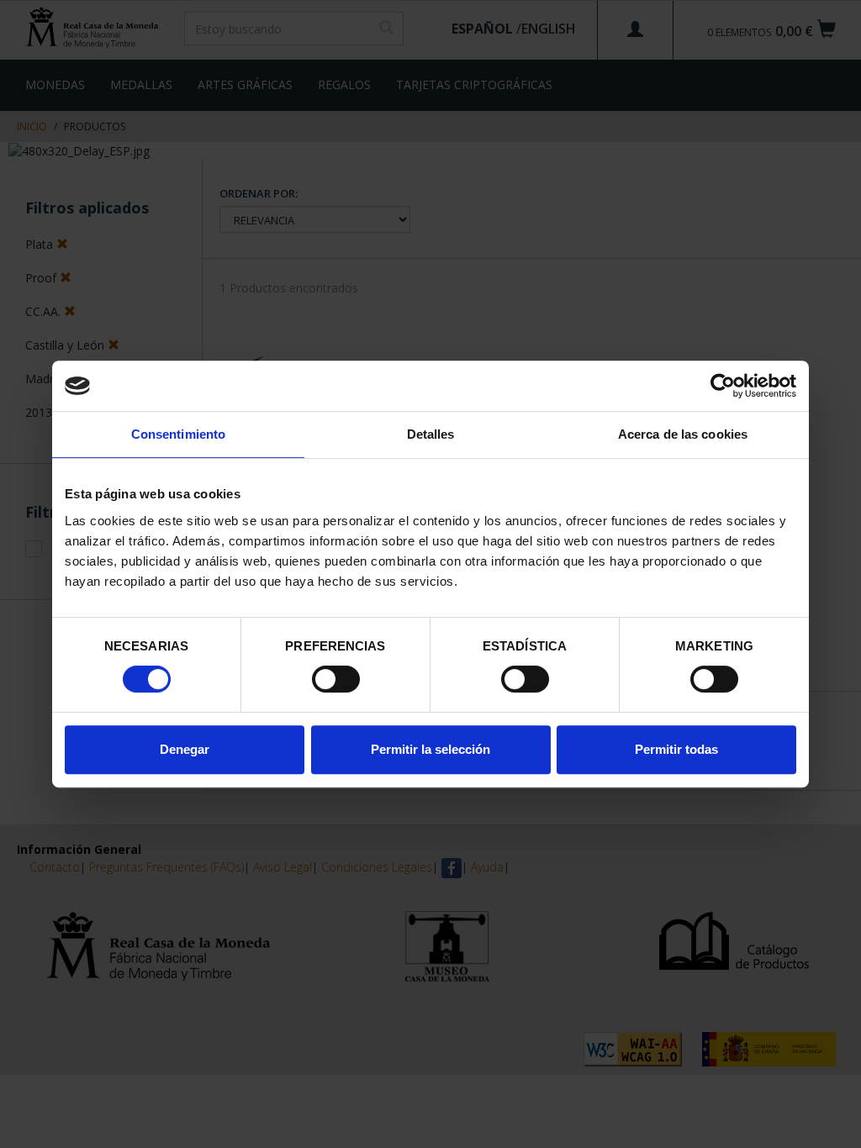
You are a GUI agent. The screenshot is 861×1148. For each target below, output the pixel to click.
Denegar (184, 749)
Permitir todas (676, 749)
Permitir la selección (430, 749)
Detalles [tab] (431, 434)
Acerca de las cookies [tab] (682, 434)
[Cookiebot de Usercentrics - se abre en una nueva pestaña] (722, 385)
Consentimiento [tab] (178, 434)
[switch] (336, 679)
